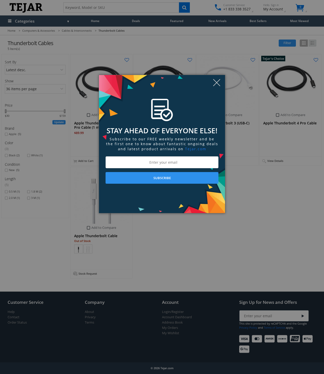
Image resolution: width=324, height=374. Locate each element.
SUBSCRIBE (162, 178)
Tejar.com (195, 148)
